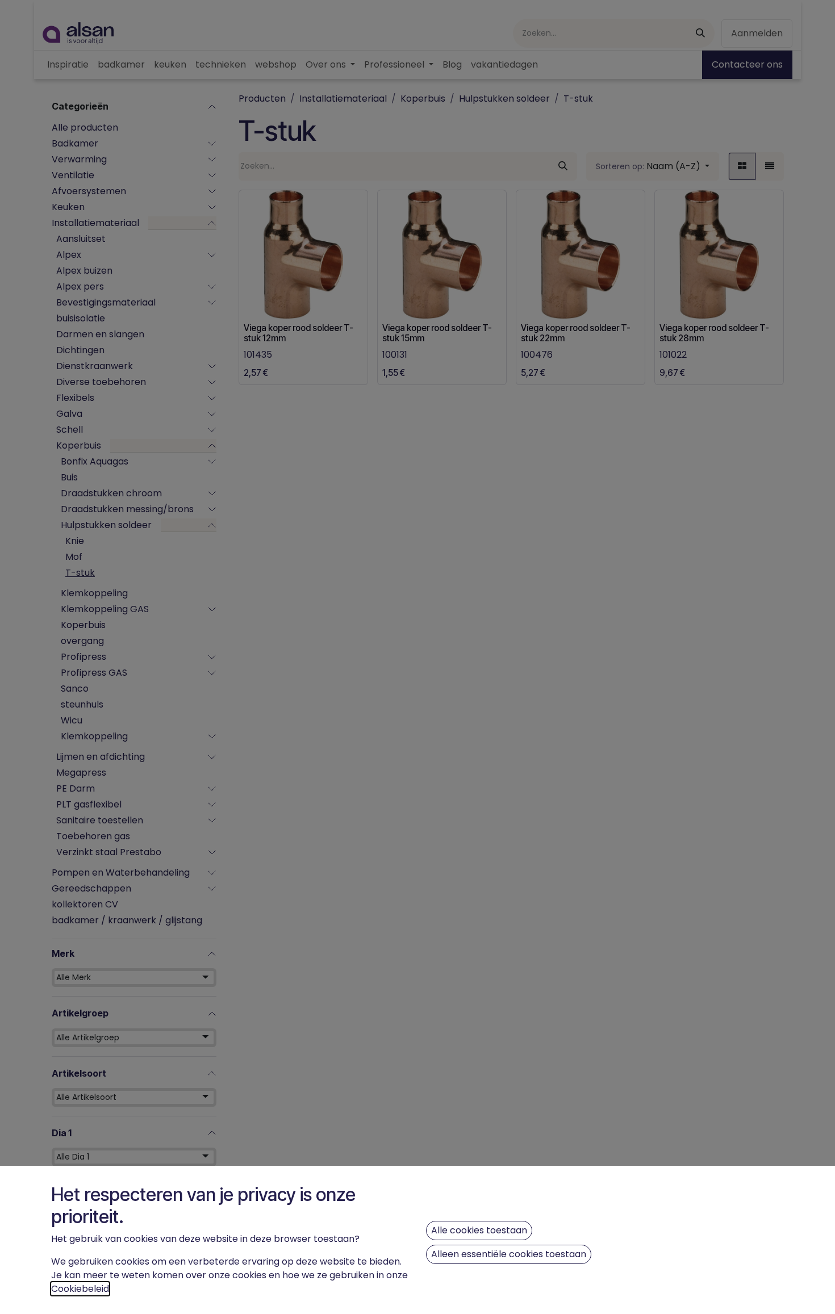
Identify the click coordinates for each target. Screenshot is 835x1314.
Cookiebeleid (80, 1288)
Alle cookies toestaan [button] (479, 1230)
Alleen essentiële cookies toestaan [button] (508, 1254)
